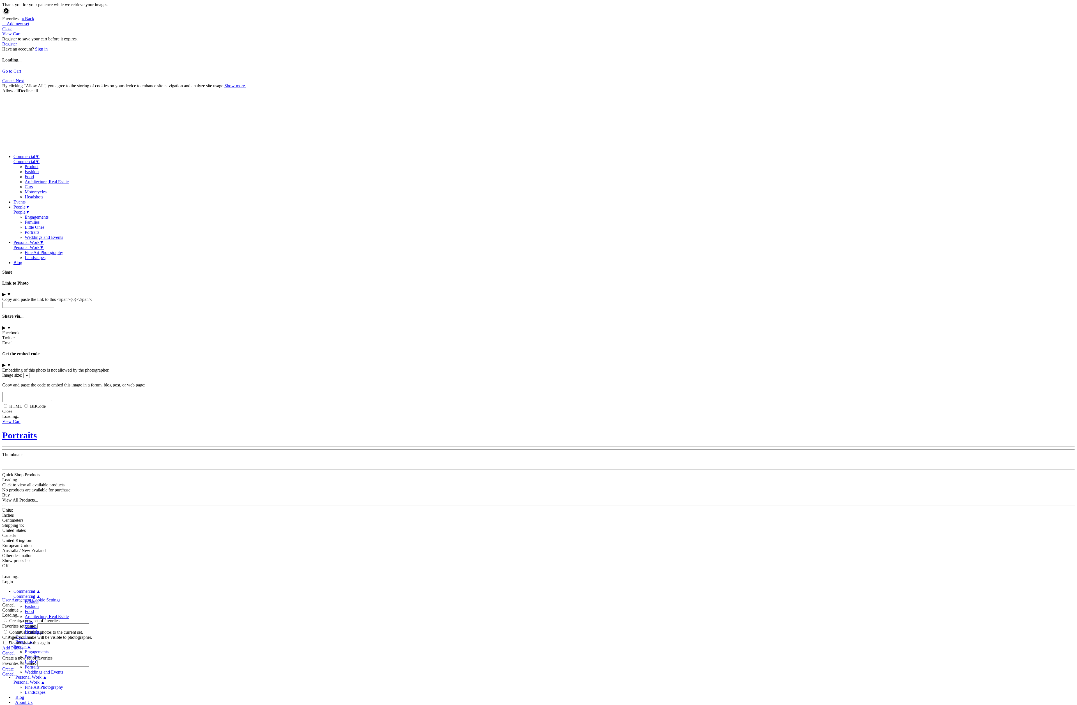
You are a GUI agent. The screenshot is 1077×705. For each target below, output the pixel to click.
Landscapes (35, 257)
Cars (29, 186)
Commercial (26, 156)
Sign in (41, 49)
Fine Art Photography (44, 252)
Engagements (37, 217)
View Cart (11, 33)
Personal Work (28, 242)
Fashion (32, 171)
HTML (15, 406)
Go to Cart (11, 71)
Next (20, 80)
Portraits (32, 232)
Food (29, 176)
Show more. (235, 85)
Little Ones (34, 227)
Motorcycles (36, 191)
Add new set (15, 23)
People (21, 207)
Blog (17, 262)
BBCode (38, 406)
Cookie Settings (46, 600)
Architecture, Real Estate (47, 181)
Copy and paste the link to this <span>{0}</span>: (47, 299)
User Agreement (16, 600)
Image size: (12, 375)
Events (19, 202)
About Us (24, 702)
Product (31, 166)
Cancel (9, 80)
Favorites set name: (19, 626)
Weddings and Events (44, 237)
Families (32, 222)
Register (9, 44)
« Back (28, 18)
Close (7, 28)
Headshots (34, 196)
